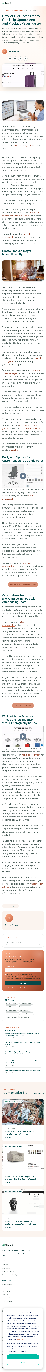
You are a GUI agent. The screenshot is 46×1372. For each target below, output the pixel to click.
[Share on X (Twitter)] (20, 58)
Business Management (12, 1013)
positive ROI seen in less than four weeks (21, 214)
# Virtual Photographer (10, 906)
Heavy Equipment (8, 1298)
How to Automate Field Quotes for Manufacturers (22, 1070)
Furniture (5, 1295)
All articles (37, 1093)
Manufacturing (7, 1301)
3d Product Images (11, 1010)
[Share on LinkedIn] (10, 58)
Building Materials (8, 1288)
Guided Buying (25, 1017)
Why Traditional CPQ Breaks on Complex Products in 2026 (22, 1044)
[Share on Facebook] (15, 58)
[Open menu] (42, 3)
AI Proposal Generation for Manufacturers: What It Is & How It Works (22, 1062)
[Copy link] (25, 58)
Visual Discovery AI (27, 1013)
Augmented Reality (25, 1010)
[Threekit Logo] (6, 3)
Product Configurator (26, 1003)
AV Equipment (7, 1284)
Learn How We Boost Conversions (23, 584)
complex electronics (30, 428)
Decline (23, 1363)
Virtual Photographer (14, 11)
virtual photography (23, 145)
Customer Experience (25, 1006)
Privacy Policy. (21, 1339)
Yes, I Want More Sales (23, 705)
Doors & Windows (8, 1291)
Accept (23, 1357)
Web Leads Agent (8, 1271)
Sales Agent (6, 1268)
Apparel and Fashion (11, 1017)
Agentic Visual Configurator (11, 1275)
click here (15, 450)
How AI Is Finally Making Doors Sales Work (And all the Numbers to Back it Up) (22, 1034)
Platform (5, 1265)
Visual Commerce (11, 1006)
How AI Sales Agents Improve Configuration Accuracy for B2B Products (20, 1053)
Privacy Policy (21, 976)
